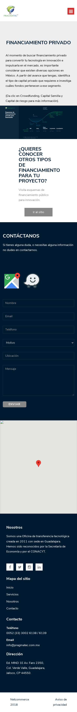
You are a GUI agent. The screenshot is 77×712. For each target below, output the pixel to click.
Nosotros (12, 601)
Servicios (12, 594)
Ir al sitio (38, 212)
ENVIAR (15, 404)
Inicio (9, 587)
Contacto (12, 608)
